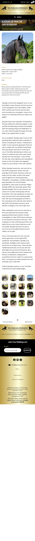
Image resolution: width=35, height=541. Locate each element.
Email (6, 346)
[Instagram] (21, 360)
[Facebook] (14, 360)
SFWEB (25, 400)
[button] (32, 2)
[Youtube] (17, 360)
